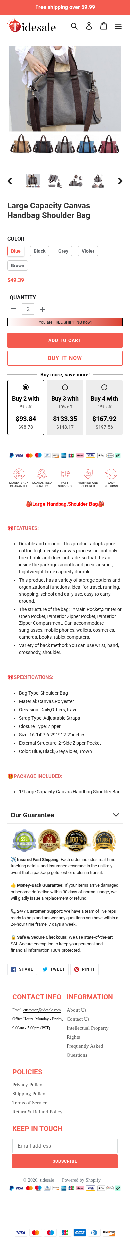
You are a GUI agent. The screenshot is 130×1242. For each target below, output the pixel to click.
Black (39, 251)
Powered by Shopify (81, 1180)
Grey (63, 251)
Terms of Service (29, 1102)
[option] (33, 181)
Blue (16, 251)
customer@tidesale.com (42, 1010)
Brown (17, 265)
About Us (77, 1010)
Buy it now (65, 358)
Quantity (23, 297)
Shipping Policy (28, 1093)
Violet (88, 251)
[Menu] (118, 26)
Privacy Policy (27, 1084)
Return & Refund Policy (37, 1111)
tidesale (47, 1180)
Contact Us (78, 1019)
